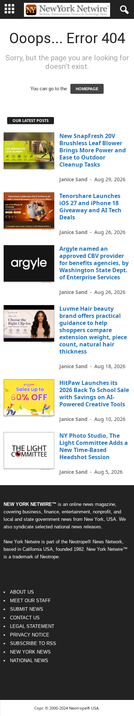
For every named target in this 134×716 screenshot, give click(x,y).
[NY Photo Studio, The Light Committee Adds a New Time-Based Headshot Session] (29, 451)
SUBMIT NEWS (26, 609)
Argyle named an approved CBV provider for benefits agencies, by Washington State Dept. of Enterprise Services (94, 263)
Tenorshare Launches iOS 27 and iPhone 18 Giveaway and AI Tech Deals (90, 206)
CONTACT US (25, 617)
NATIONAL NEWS (29, 660)
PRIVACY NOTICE (29, 635)
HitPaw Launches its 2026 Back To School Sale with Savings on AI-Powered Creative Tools (94, 393)
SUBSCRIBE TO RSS (33, 643)
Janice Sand (73, 179)
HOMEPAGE (87, 89)
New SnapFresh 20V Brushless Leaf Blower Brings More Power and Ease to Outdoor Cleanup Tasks (92, 150)
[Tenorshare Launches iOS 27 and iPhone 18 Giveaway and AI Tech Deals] (29, 211)
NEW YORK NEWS (30, 652)
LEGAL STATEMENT (32, 626)
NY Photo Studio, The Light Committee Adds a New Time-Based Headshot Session (93, 446)
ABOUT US (22, 592)
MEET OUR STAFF (30, 600)
